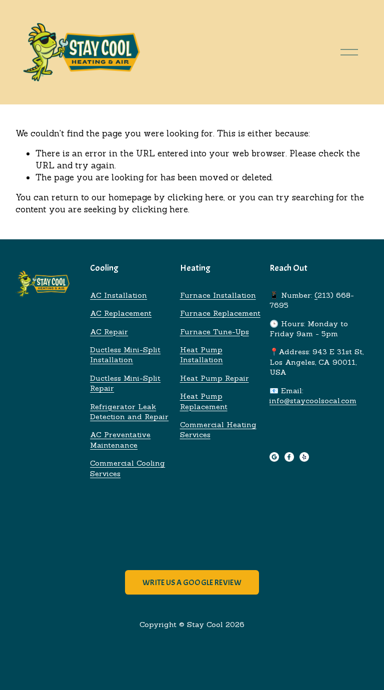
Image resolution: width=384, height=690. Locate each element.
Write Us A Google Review (192, 583)
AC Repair (109, 331)
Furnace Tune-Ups (214, 331)
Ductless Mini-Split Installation (125, 354)
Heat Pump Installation (201, 354)
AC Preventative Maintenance (120, 439)
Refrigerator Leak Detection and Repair (129, 411)
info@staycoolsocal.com (313, 400)
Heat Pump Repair (214, 378)
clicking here (196, 197)
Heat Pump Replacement (204, 401)
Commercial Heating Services (218, 429)
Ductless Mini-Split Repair (125, 383)
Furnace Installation (218, 295)
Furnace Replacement (220, 313)
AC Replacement (121, 313)
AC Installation (118, 295)
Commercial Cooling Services (127, 468)
